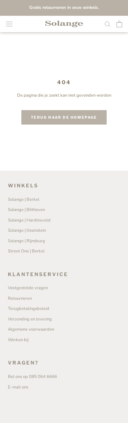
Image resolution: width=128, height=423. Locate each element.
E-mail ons (18, 387)
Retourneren (20, 298)
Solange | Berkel (23, 199)
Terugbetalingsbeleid (28, 309)
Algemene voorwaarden (31, 329)
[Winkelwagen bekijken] (119, 24)
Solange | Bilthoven (26, 210)
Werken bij (18, 340)
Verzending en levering (30, 319)
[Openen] (9, 24)
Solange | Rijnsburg (26, 241)
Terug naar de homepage (64, 117)
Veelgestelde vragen (28, 288)
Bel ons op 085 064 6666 (32, 377)
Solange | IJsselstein (27, 230)
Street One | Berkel (26, 251)
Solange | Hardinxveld (29, 220)
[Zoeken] (108, 24)
